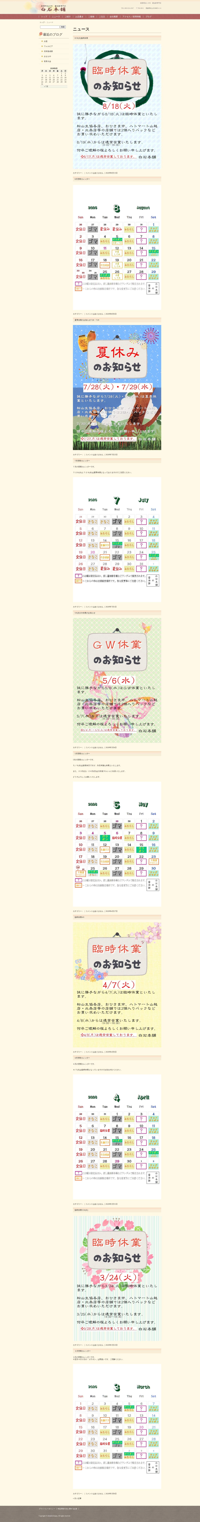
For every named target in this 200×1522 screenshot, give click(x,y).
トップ (44, 17)
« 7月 (46, 86)
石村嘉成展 (48, 51)
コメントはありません (94, 173)
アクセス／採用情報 (131, 17)
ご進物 (91, 17)
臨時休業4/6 (79, 917)
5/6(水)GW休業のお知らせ (85, 613)
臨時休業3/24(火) (81, 1210)
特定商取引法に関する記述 (67, 1509)
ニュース (56, 17)
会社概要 (114, 17)
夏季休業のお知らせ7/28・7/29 (87, 320)
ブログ (148, 17)
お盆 (45, 41)
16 (65, 78)
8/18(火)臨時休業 (81, 38)
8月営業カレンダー (82, 179)
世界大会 (47, 61)
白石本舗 (54, 8)
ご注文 (102, 17)
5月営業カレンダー (82, 754)
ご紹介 (68, 17)
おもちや (47, 56)
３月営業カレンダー (83, 1351)
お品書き (79, 17)
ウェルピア (48, 46)
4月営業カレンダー (82, 1058)
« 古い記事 (77, 1498)
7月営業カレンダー (82, 461)
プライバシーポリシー (47, 1509)
